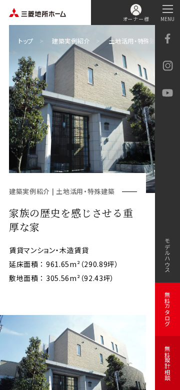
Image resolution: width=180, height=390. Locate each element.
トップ (26, 41)
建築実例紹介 (71, 41)
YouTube (167, 93)
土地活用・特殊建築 (135, 41)
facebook (167, 38)
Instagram (167, 66)
